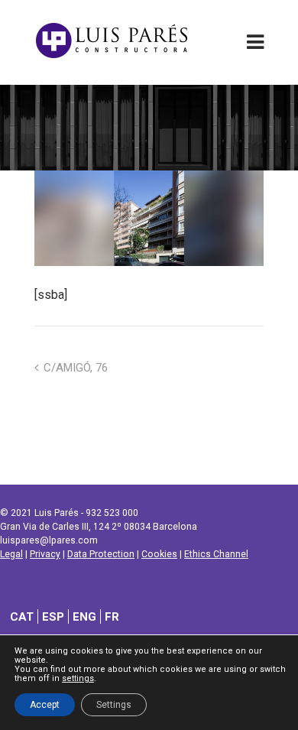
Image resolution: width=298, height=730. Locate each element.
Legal (11, 554)
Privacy (45, 554)
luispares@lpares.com (49, 540)
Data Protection (100, 554)
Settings (113, 704)
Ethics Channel (216, 554)
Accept (45, 704)
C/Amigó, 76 (76, 368)
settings (78, 678)
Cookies (159, 554)
